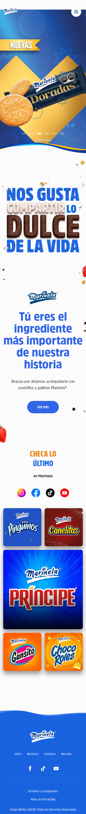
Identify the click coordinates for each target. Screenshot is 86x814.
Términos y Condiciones (43, 791)
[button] (24, 133)
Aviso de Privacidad (43, 799)
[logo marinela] (10, 12)
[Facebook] (30, 768)
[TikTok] (43, 768)
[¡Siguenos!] (21, 492)
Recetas (66, 753)
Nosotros (32, 753)
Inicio (17, 753)
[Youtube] (56, 768)
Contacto (50, 753)
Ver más (43, 407)
